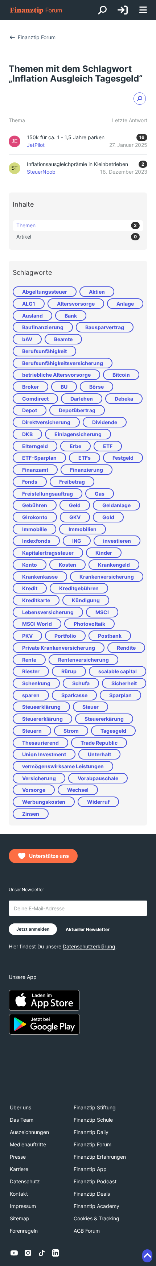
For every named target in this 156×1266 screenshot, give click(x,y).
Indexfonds (36, 541)
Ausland (32, 316)
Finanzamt (35, 470)
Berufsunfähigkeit (44, 351)
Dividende (104, 422)
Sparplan (120, 695)
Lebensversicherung (48, 612)
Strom (71, 731)
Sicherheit (124, 683)
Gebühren (34, 505)
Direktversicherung (46, 422)
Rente (29, 660)
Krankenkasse (40, 577)
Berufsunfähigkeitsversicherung (62, 363)
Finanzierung (86, 470)
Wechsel (78, 790)
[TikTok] (41, 1253)
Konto (29, 565)
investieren (117, 541)
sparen (31, 695)
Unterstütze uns (49, 856)
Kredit (29, 588)
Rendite (126, 648)
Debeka (124, 399)
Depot (29, 410)
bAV (27, 339)
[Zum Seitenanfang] (147, 1255)
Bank (71, 316)
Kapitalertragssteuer (48, 553)
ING (76, 541)
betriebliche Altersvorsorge (56, 375)
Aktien (97, 292)
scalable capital (117, 671)
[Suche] (102, 10)
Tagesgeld (113, 731)
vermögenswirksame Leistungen (63, 766)
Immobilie (34, 529)
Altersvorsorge (76, 304)
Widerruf (98, 802)
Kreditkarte (36, 600)
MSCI (102, 612)
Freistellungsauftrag (47, 494)
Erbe (75, 446)
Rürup (69, 671)
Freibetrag (72, 482)
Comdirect (35, 399)
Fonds (29, 482)
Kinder (103, 553)
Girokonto (35, 517)
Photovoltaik (89, 624)
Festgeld (123, 458)
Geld (75, 505)
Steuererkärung (104, 719)
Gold (108, 517)
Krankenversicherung (106, 577)
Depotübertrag (77, 410)
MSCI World (37, 624)
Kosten (67, 565)
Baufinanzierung (42, 327)
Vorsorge (33, 790)
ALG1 (28, 304)
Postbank (110, 636)
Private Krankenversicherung (58, 648)
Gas (99, 494)
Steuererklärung (42, 719)
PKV (27, 636)
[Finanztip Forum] (36, 10)
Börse (96, 387)
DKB (27, 434)
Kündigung (86, 600)
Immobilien (83, 529)
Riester (31, 671)
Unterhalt (99, 754)
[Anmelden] (122, 10)
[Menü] (143, 10)
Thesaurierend (40, 743)
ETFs (84, 458)
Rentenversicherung (83, 660)
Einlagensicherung (78, 434)
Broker (30, 387)
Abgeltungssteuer (44, 292)
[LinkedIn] (55, 1253)
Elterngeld (35, 446)
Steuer (90, 707)
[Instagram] (28, 1253)
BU (64, 387)
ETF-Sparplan (39, 458)
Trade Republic (99, 743)
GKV (75, 517)
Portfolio (65, 636)
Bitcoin (121, 375)
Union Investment (44, 754)
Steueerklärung (41, 707)
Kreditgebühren (79, 588)
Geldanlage (116, 505)
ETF (107, 446)
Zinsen (30, 814)
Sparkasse (74, 695)
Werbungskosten (43, 802)
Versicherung (39, 778)
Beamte (63, 339)
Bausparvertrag (104, 327)
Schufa (81, 683)
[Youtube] (14, 1253)
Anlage (125, 304)
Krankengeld (114, 565)
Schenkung (36, 683)
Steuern (32, 731)
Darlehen (81, 399)
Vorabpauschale (98, 778)
